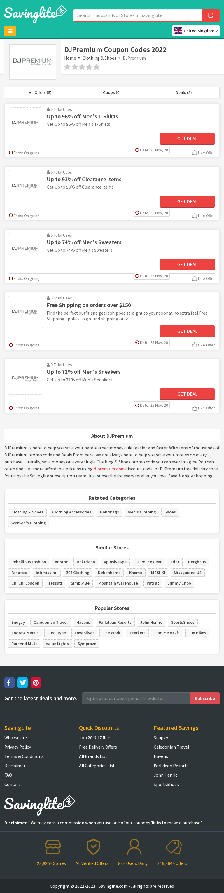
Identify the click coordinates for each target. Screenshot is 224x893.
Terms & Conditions (23, 756)
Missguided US (188, 572)
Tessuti (55, 583)
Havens (83, 622)
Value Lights (57, 643)
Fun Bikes (197, 632)
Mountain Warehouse (118, 583)
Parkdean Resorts (115, 622)
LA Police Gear (148, 561)
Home (70, 58)
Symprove (87, 643)
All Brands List (93, 756)
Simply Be (80, 583)
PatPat (153, 583)
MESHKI (158, 572)
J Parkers (137, 632)
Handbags (109, 512)
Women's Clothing (28, 522)
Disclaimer (14, 765)
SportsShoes (183, 622)
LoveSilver (84, 632)
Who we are (15, 737)
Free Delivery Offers (98, 747)
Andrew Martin (25, 632)
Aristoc (61, 561)
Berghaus (197, 561)
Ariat (174, 561)
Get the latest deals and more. (41, 698)
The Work (111, 632)
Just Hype (57, 632)
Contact (12, 784)
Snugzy (18, 622)
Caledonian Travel (51, 622)
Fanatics (19, 572)
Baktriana (86, 561)
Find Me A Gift (167, 632)
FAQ (8, 775)
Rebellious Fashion (28, 561)
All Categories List (97, 765)
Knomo (135, 572)
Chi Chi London (25, 583)
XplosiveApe (115, 561)
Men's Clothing (142, 512)
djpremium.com (109, 469)
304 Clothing (77, 572)
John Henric (151, 622)
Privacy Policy (17, 747)
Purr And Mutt (24, 643)
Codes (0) (112, 92)
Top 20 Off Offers (95, 737)
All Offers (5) (40, 92)
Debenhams (109, 572)
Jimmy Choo (179, 583)
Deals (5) (184, 92)
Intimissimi (46, 572)
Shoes (170, 512)
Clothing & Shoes (99, 58)
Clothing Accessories (71, 512)
